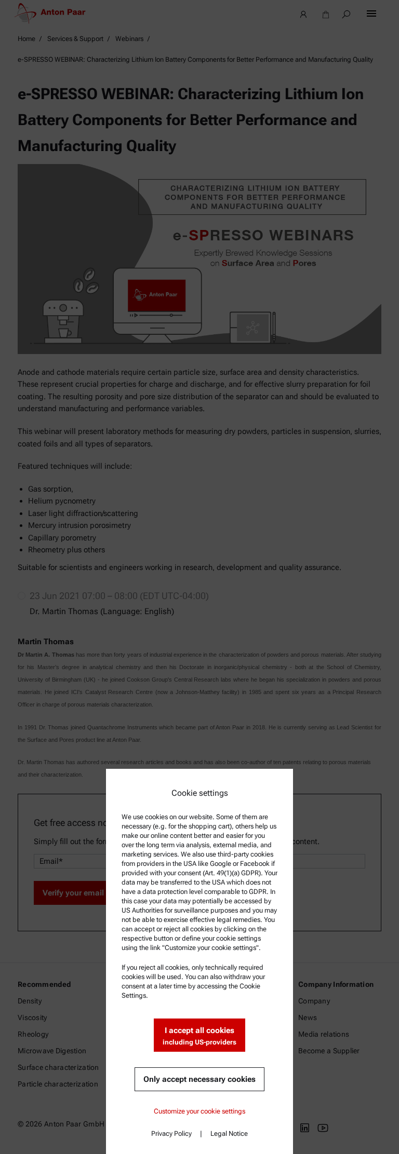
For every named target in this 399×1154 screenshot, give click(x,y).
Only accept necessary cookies (199, 1079)
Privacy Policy (171, 1133)
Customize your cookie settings (199, 1111)
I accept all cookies (199, 1036)
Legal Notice (229, 1133)
